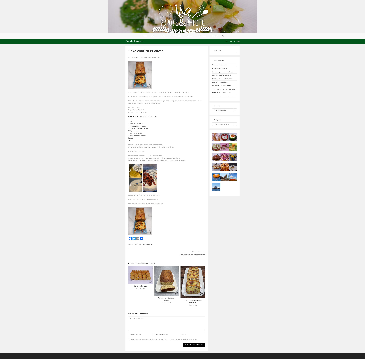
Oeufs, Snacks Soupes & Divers (148, 57)
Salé (158, 57)
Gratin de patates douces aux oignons (223, 96)
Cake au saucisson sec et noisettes (193, 302)
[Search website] (223, 36)
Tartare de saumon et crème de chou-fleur (224, 89)
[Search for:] (224, 50)
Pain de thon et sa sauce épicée (166, 299)
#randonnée (149, 244)
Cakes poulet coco (140, 286)
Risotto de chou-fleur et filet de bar (222, 79)
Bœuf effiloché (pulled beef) (220, 82)
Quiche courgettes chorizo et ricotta (222, 72)
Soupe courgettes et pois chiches (221, 85)
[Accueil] (226, 41)
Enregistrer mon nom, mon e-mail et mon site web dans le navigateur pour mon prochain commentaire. (164, 339)
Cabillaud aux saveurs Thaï (219, 68)
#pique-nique (141, 244)
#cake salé (134, 244)
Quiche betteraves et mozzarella (221, 92)
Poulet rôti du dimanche (219, 65)
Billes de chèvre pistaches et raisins (222, 75)
